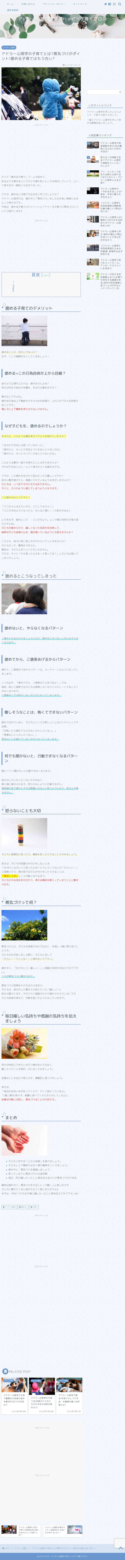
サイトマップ (80, 4)
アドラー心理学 (9, 47)
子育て (34, 1207)
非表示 (46, 275)
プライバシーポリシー (54, 4)
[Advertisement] (41, 149)
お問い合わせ (28, 4)
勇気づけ (24, 1207)
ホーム (10, 4)
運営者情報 (12, 10)
